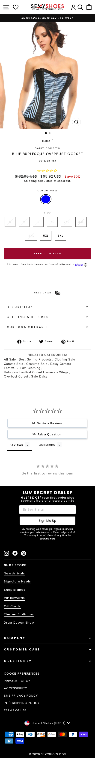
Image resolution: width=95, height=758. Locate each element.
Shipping (30, 181)
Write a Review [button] (49, 423)
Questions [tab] (47, 445)
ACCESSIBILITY (15, 688)
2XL (66, 222)
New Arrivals (14, 573)
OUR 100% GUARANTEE (29, 327)
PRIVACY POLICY (17, 681)
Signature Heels (17, 581)
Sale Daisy (39, 376)
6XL (60, 236)
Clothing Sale (65, 359)
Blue (46, 199)
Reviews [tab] (16, 445)
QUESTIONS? (18, 661)
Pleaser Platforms (19, 614)
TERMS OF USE (15, 710)
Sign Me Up (47, 520)
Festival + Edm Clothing (22, 368)
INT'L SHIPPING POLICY (21, 703)
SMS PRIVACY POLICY (21, 695)
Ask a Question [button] (50, 434)
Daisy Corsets (60, 363)
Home (46, 141)
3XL (81, 222)
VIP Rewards (14, 598)
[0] (15, 7)
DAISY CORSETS (47, 148)
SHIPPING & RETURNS (28, 317)
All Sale (10, 359)
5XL (46, 236)
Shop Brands (14, 590)
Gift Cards (12, 606)
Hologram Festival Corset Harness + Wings (36, 372)
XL (52, 222)
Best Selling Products (35, 359)
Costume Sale (37, 363)
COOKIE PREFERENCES (21, 673)
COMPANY (14, 638)
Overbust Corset (16, 376)
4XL (31, 236)
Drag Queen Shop (19, 622)
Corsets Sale (13, 363)
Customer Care (22, 649)
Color (47, 190)
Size (47, 213)
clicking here (47, 538)
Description (20, 307)
